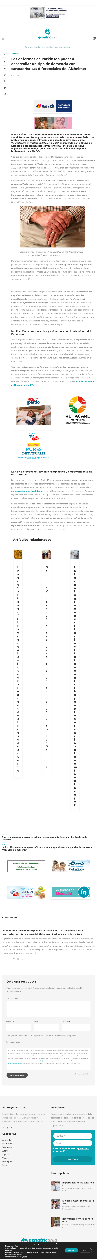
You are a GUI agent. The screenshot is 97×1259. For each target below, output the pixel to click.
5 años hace (5, 959)
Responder (23, 959)
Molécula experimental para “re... (78, 1202)
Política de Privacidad (15, 1063)
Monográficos (8, 1161)
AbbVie (31, 385)
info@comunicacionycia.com (48, 1061)
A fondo (6, 1150)
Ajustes (85, 1250)
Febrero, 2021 (15, 76)
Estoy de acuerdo (16, 1042)
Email (36, 1022)
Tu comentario (13, 998)
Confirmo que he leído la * (71, 1149)
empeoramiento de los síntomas (27, 491)
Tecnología (7, 1147)
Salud (4, 1165)
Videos (5, 1158)
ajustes (24, 1257)
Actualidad (15, 54)
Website (66, 1022)
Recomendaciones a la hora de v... (77, 1220)
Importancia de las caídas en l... (78, 1184)
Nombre (10, 1022)
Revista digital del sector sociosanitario (48, 47)
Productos (7, 1143)
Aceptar (71, 1250)
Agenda (5, 1154)
